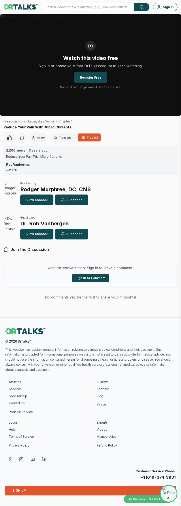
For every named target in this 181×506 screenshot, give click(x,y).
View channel (37, 200)
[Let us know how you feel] (9, 137)
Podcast (103, 389)
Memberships (106, 436)
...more (11, 170)
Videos (102, 429)
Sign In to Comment (90, 278)
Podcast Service (21, 412)
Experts (102, 422)
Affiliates (15, 382)
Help (12, 429)
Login (13, 422)
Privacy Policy (19, 445)
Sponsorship (18, 396)
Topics (102, 405)
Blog (100, 396)
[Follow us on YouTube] (32, 459)
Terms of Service (21, 436)
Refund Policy (107, 445)
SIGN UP (19, 490)
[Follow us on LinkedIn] (44, 459)
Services (15, 389)
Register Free (90, 77)
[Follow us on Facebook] (9, 459)
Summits (102, 382)
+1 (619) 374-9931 (158, 477)
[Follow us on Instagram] (21, 459)
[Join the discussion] (22, 137)
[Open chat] (168, 493)
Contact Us (17, 403)
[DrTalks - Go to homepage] (25, 331)
